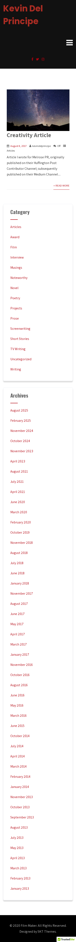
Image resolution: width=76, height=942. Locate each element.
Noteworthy (18, 278)
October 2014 (20, 736)
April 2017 (17, 634)
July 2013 (16, 837)
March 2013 (18, 868)
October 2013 (20, 807)
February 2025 (20, 420)
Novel (14, 288)
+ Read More (61, 185)
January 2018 (19, 583)
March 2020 (18, 512)
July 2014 (16, 746)
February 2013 (20, 878)
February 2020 (20, 522)
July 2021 (17, 481)
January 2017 (19, 654)
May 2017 (17, 624)
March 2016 (18, 715)
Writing (15, 369)
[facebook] (32, 59)
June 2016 (17, 695)
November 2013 (21, 797)
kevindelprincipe (41, 146)
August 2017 (19, 603)
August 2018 (19, 553)
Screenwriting (20, 328)
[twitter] (37, 59)
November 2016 (21, 664)
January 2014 (19, 787)
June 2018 (17, 573)
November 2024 (21, 431)
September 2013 (22, 817)
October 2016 (20, 675)
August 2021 (19, 471)
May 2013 (16, 848)
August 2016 (19, 685)
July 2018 (16, 563)
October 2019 (20, 532)
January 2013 (19, 888)
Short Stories (19, 339)
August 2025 (19, 410)
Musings (16, 267)
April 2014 (17, 756)
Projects (16, 308)
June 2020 (17, 502)
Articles (11, 150)
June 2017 (17, 614)
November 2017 (21, 593)
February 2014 (20, 776)
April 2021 (17, 492)
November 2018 (21, 542)
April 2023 (17, 461)
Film (13, 247)
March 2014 (18, 766)
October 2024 (20, 441)
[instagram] (43, 59)
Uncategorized (20, 359)
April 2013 (17, 858)
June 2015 (17, 726)
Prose (14, 318)
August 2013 (19, 827)
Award (14, 237)
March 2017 (18, 644)
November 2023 (21, 451)
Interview (17, 257)
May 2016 (16, 705)
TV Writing (18, 349)
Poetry (15, 298)
